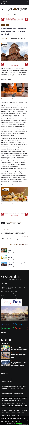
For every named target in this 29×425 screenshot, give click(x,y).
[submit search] (27, 1)
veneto (18, 412)
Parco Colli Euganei (13, 408)
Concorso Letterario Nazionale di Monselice (11, 386)
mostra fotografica (20, 403)
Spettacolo (24, 410)
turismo (13, 412)
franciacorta (5, 391)
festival (13, 223)
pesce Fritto (4, 410)
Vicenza (13, 415)
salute (10, 410)
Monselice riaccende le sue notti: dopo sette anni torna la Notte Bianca (18, 356)
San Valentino (17, 410)
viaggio (8, 415)
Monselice (24, 398)
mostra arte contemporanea (8, 403)
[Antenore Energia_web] (14, 19)
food (19, 223)
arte (10, 379)
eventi (22, 388)
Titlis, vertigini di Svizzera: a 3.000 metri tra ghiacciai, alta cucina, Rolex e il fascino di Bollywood (18, 364)
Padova (25, 405)
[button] (7, 324)
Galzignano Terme (13, 391)
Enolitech (13, 388)
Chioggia (4, 381)
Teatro (3, 412)
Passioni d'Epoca (22, 408)
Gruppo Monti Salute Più (7, 393)
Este (18, 388)
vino (18, 415)
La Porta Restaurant (18, 393)
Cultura (25, 386)
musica (3, 405)
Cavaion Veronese (21, 379)
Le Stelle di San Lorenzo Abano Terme (10, 395)
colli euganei (10, 381)
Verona (3, 415)
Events (3, 25)
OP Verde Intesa (18, 405)
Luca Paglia (4, 38)
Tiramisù (8, 412)
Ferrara (8, 223)
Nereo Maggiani (10, 405)
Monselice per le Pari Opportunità (9, 400)
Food (7, 25)
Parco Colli (4, 408)
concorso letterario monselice (9, 383)
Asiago (14, 379)
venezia (23, 412)
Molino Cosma (17, 398)
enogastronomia (5, 388)
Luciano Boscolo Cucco (7, 398)
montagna (20, 400)
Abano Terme (4, 379)
